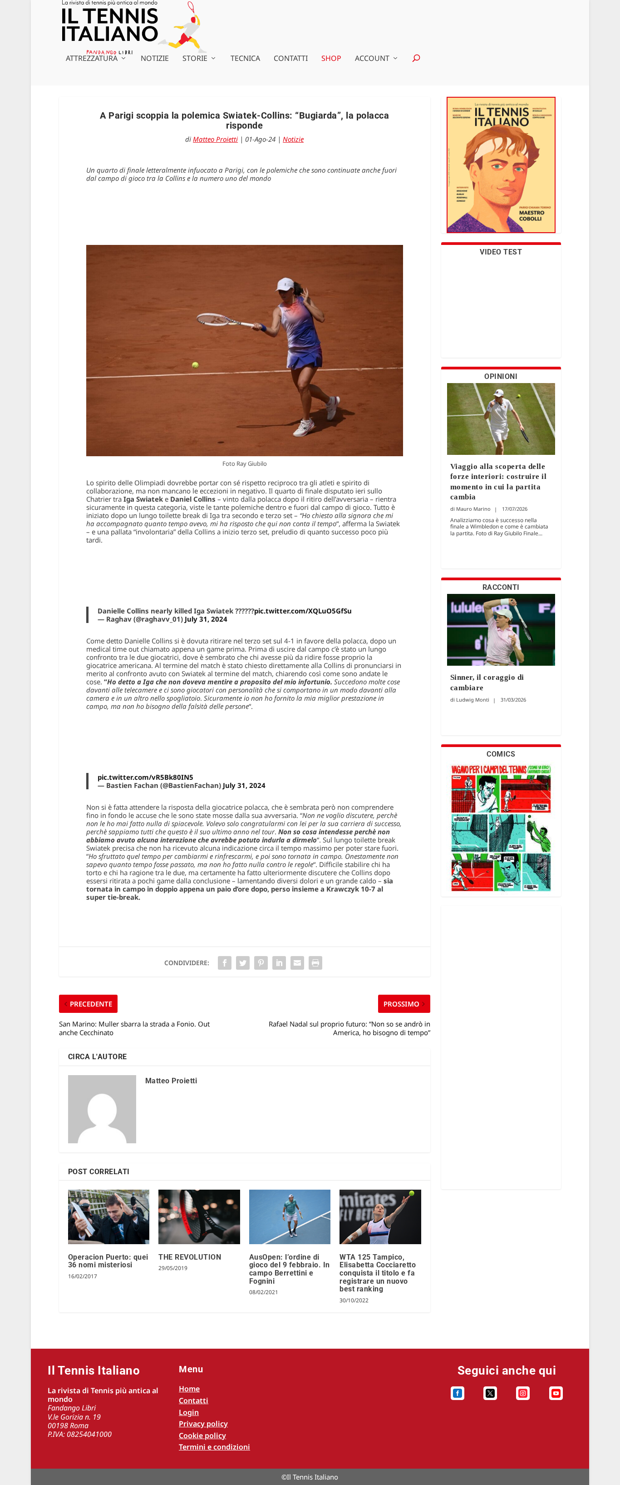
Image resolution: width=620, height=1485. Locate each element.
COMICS (501, 754)
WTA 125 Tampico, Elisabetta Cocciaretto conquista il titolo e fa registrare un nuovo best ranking (378, 1273)
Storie (194, 59)
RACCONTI (501, 587)
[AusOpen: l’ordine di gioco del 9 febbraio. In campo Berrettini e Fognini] (289, 1217)
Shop (331, 59)
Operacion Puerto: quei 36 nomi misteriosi (108, 1261)
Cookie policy (202, 1435)
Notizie (155, 59)
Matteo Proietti (215, 139)
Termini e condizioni (214, 1447)
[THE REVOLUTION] (199, 1217)
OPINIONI (500, 376)
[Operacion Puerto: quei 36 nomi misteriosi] (108, 1217)
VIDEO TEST (501, 252)
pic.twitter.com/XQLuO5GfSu (303, 610)
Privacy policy (203, 1424)
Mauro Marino (473, 508)
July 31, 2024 (206, 618)
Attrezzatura (92, 59)
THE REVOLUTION (189, 1257)
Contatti (291, 59)
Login (189, 1412)
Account (372, 59)
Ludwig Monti (472, 699)
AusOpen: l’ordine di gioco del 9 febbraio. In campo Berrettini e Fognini (289, 1269)
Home (189, 1389)
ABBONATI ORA (500, 170)
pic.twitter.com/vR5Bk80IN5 (145, 777)
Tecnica (245, 59)
